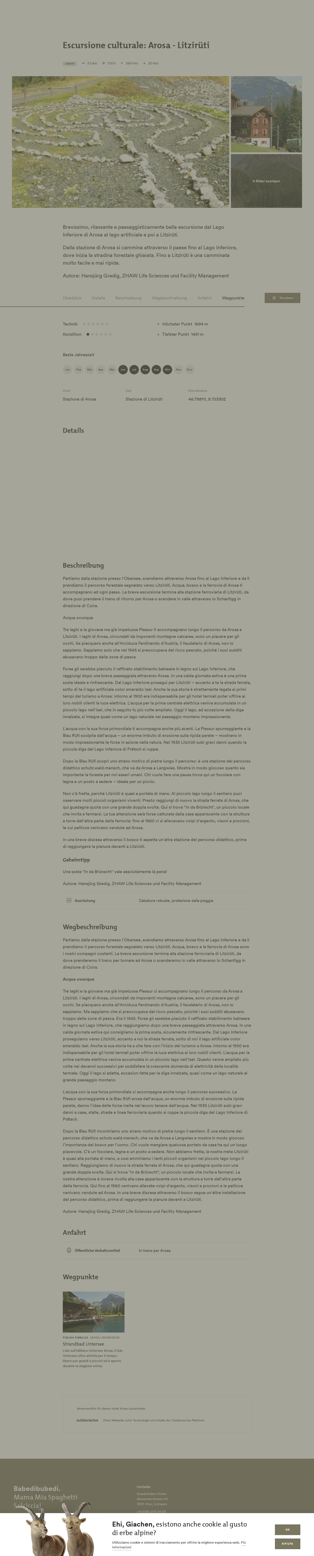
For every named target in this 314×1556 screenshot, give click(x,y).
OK (288, 1529)
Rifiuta (287, 1543)
